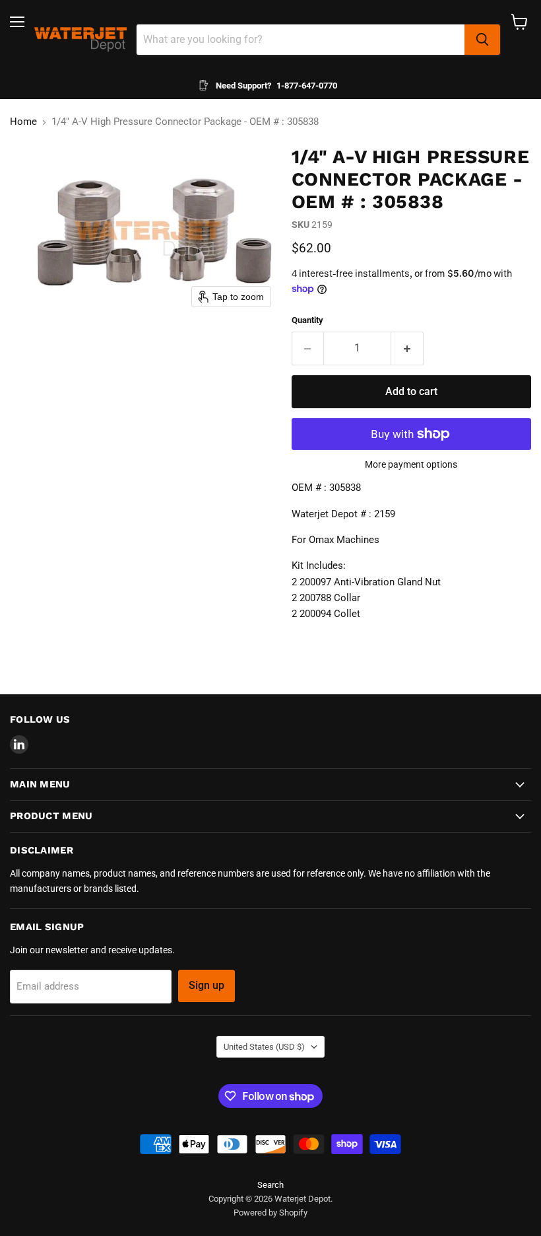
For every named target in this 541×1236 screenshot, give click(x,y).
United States (264, 1047)
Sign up (206, 985)
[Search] (482, 39)
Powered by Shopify (270, 1213)
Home (23, 121)
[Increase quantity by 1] (407, 348)
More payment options (411, 464)
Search (270, 1185)
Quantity (307, 320)
